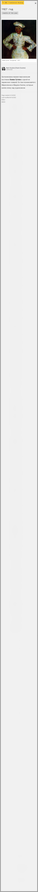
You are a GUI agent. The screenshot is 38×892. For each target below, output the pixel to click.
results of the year (10, 13)
